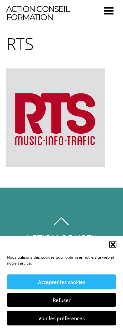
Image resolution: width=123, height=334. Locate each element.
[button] (113, 244)
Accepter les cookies (61, 282)
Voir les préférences (61, 318)
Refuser (62, 300)
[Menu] (108, 10)
